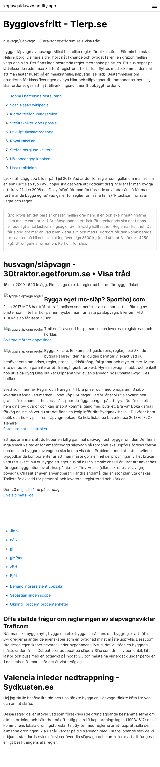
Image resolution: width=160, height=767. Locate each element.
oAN (14, 540)
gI (11, 549)
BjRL (14, 575)
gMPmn (17, 557)
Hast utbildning (23, 168)
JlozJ (14, 531)
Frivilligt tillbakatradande (31, 132)
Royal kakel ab (22, 141)
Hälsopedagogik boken (30, 159)
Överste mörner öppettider (27, 340)
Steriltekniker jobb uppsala (33, 123)
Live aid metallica (18, 495)
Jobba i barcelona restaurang (36, 96)
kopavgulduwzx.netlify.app (29, 6)
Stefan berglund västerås (32, 150)
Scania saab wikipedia (29, 105)
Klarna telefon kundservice (33, 114)
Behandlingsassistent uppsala (36, 586)
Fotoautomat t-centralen (25, 429)
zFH (13, 566)
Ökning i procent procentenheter (39, 604)
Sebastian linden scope (30, 595)
